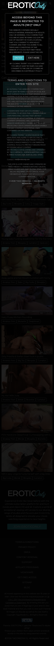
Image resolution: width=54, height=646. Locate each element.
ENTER (18, 58)
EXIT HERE (33, 58)
